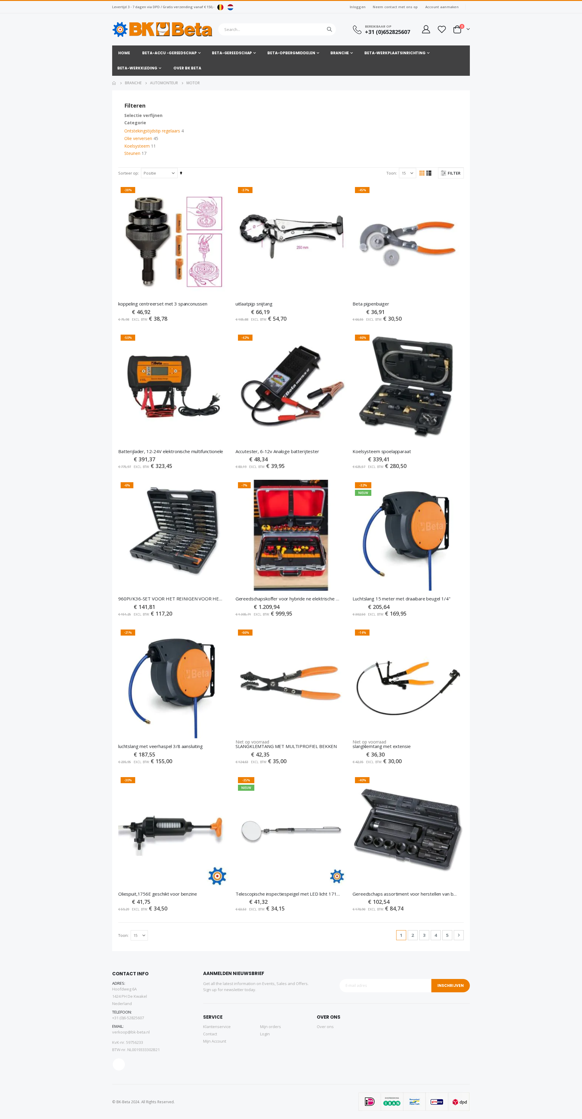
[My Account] (426, 29)
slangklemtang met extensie (381, 746)
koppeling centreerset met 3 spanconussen (162, 304)
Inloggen (358, 7)
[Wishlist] (441, 29)
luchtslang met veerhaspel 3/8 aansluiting (160, 746)
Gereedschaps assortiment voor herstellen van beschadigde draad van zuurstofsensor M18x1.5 (405, 894)
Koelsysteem (137, 146)
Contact (210, 1034)
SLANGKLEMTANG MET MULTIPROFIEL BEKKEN (286, 746)
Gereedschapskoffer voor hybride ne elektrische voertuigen (288, 599)
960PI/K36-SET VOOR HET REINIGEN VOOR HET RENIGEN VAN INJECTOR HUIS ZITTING (170, 599)
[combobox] (277, 29)
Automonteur (164, 83)
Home (114, 83)
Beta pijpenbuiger (371, 304)
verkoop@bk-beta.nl (131, 1032)
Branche (133, 83)
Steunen (132, 153)
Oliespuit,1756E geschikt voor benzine (157, 894)
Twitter (119, 1064)
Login (265, 1034)
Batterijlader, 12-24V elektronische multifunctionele (170, 451)
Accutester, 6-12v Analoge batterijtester (277, 451)
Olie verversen (138, 138)
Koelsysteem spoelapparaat (382, 451)
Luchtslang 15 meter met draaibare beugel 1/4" (401, 599)
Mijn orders (270, 1026)
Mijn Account (214, 1041)
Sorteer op (128, 173)
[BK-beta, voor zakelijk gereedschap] (162, 29)
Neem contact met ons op (395, 7)
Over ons (325, 1026)
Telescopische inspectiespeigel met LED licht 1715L (288, 894)
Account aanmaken (442, 7)
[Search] (329, 29)
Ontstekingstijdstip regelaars (152, 131)
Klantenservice (217, 1026)
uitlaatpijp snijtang (254, 304)
